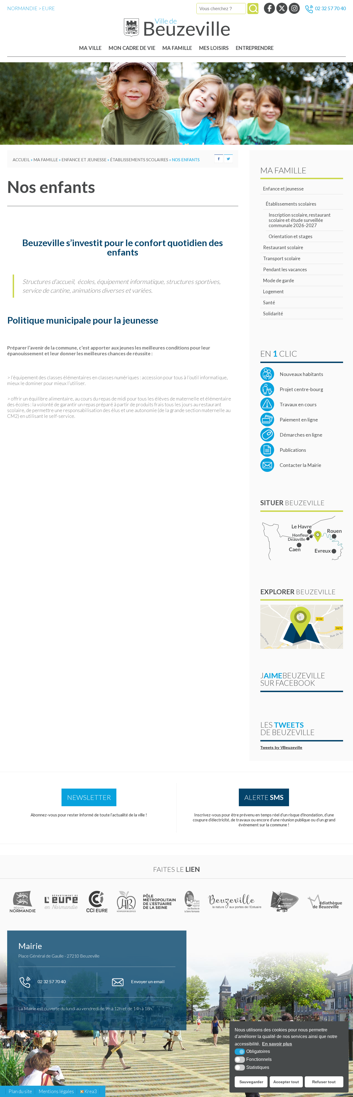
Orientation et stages (290, 236)
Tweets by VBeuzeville (281, 748)
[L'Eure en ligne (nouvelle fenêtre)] (62, 901)
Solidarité (273, 313)
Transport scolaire (281, 258)
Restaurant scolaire (283, 247)
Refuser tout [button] (324, 1082)
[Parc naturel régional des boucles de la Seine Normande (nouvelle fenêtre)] (192, 901)
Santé (269, 302)
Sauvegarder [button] (251, 1082)
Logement (273, 291)
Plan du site (20, 1091)
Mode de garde (278, 280)
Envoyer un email (147, 981)
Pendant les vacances (285, 269)
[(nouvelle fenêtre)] (23, 901)
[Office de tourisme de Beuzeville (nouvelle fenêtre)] (235, 901)
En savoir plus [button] (277, 1044)
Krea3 (90, 1091)
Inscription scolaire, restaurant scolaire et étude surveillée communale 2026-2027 (300, 220)
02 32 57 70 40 (330, 8)
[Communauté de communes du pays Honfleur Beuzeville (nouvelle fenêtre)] (126, 901)
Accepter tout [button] (286, 1082)
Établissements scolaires (291, 203)
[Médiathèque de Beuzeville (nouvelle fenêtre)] (324, 901)
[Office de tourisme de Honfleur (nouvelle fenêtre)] (285, 901)
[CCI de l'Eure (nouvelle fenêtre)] (98, 901)
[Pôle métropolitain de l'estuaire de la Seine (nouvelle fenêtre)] (160, 901)
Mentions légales (56, 1091)
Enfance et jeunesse (283, 188)
